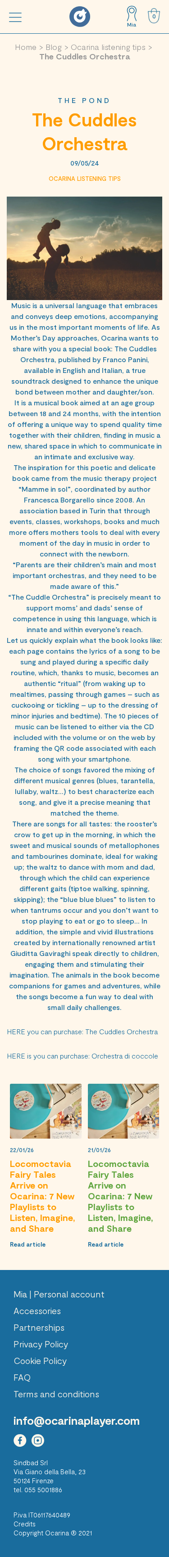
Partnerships (39, 1327)
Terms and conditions (56, 1393)
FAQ (22, 1377)
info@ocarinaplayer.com (77, 1420)
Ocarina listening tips (108, 47)
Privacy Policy (41, 1343)
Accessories (37, 1310)
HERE (16, 1031)
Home (26, 47)
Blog (54, 47)
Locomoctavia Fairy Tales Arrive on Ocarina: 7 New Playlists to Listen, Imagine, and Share (42, 1196)
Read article (28, 1244)
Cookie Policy (40, 1360)
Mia (131, 24)
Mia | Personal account (59, 1293)
